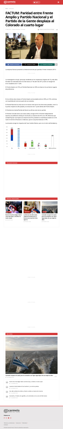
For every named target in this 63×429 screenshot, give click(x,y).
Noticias (9, 211)
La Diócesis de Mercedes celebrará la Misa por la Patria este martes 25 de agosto (30, 217)
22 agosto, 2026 (45, 221)
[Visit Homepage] (9, 2)
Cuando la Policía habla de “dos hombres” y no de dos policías (24, 386)
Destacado (11, 8)
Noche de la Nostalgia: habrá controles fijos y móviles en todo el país (13, 216)
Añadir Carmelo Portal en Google (47, 29)
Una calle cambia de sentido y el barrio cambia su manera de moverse (26, 391)
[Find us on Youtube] (8, 418)
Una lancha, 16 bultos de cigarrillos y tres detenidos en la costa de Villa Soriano (28, 396)
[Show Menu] (58, 2)
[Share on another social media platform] (56, 64)
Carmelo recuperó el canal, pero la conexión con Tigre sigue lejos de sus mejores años (49, 217)
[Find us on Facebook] (4, 418)
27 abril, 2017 (8, 29)
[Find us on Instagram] (10, 418)
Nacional (27, 211)
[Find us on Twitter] (6, 418)
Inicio (6, 8)
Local (44, 211)
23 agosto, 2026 (27, 221)
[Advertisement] (31, 179)
